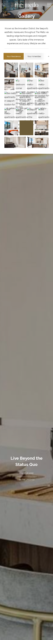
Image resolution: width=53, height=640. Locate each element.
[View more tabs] (48, 56)
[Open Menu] (49, 4)
